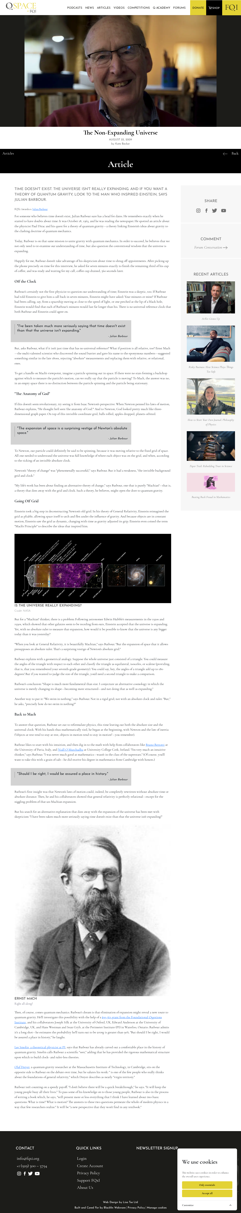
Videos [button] (119, 8)
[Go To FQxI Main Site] (231, 7)
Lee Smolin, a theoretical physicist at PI (39, 1047)
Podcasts (74, 8)
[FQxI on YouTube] (37, 1172)
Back (235, 153)
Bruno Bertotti (155, 745)
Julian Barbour (40, 209)
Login (82, 1158)
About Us (85, 1187)
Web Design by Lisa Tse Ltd (120, 1202)
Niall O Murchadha (70, 750)
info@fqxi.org (28, 1158)
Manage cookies (157, 1207)
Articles (104, 8)
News (89, 8)
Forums (179, 8)
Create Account (90, 1165)
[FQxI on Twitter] (214, 210)
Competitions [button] (139, 8)
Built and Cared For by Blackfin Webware (100, 1207)
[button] (214, 8)
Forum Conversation (208, 247)
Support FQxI (88, 1180)
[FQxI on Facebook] (206, 210)
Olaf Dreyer (21, 1067)
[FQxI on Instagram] (198, 210)
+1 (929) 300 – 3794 (32, 1165)
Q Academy (161, 8)
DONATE (198, 8)
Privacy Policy (88, 1172)
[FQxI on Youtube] (223, 210)
